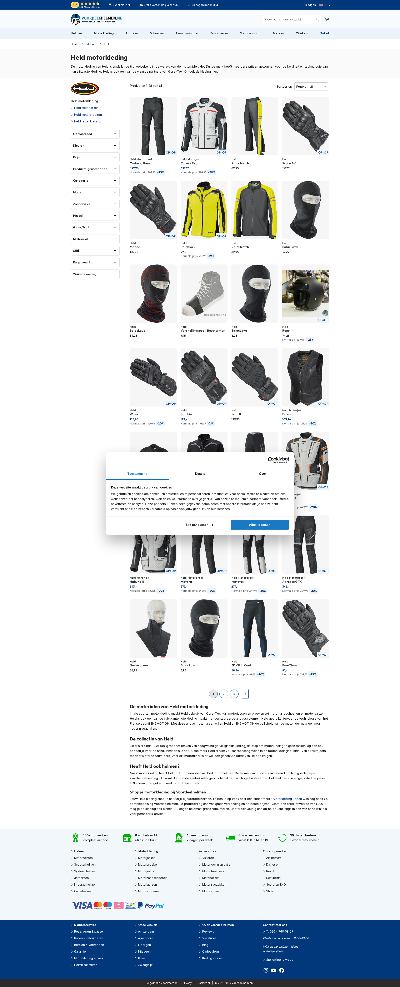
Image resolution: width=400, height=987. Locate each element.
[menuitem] (76, 33)
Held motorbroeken (88, 114)
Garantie (80, 951)
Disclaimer (203, 982)
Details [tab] (200, 473)
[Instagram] (266, 970)
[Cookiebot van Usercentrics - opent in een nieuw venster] (271, 460)
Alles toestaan (259, 524)
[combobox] (291, 19)
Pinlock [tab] (78, 216)
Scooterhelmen (85, 864)
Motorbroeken (148, 864)
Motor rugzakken (214, 884)
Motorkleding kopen (287, 799)
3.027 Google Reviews (89, 7)
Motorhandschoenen (153, 878)
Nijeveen (144, 951)
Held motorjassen (86, 108)
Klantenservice (85, 925)
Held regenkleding (87, 121)
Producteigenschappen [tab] (90, 169)
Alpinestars (274, 858)
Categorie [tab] (80, 181)
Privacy (187, 982)
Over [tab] (262, 473)
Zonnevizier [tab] (81, 204)
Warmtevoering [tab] (85, 274)
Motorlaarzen (147, 884)
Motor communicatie (216, 864)
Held (107, 44)
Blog (205, 945)
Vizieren (208, 858)
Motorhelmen (83, 858)
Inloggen (310, 4)
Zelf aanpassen (197, 524)
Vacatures (209, 938)
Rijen (141, 958)
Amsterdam (146, 931)
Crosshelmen (83, 891)
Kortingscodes (212, 958)
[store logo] (97, 19)
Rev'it (270, 871)
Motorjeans (146, 871)
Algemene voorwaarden (162, 982)
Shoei (270, 891)
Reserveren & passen (89, 931)
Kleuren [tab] (78, 145)
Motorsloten (210, 891)
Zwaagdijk (145, 965)
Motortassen (211, 878)
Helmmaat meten (85, 965)
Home (75, 44)
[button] (324, 5)
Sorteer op (284, 86)
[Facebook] (282, 970)
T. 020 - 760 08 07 (280, 931)
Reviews (208, 931)
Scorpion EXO (276, 884)
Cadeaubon (210, 951)
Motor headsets (213, 871)
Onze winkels (147, 925)
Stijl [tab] (76, 251)
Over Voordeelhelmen (218, 925)
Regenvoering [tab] (83, 262)
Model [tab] (77, 192)
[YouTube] (274, 970)
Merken (91, 44)
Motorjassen (146, 858)
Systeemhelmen (85, 871)
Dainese (272, 864)
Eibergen (144, 945)
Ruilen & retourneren (88, 938)
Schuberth (273, 878)
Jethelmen (81, 878)
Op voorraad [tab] (82, 134)
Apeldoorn (145, 938)
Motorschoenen (149, 891)
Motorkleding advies (88, 958)
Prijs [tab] (76, 157)
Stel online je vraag (279, 959)
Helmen (79, 851)
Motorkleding (148, 851)
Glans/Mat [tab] (81, 227)
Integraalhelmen (85, 884)
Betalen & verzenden (89, 945)
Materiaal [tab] (80, 239)
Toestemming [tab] (137, 473)
